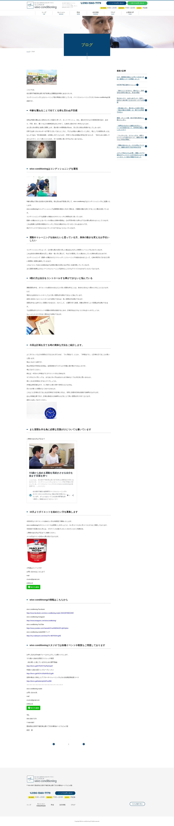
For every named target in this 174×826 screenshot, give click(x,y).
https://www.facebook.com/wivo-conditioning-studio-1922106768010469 (50, 613)
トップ (28, 51)
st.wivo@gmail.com (33, 579)
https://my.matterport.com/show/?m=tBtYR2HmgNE (44, 636)
